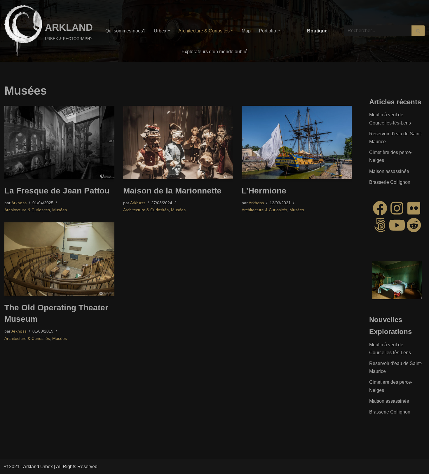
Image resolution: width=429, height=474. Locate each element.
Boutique (317, 30)
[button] (169, 31)
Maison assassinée (389, 171)
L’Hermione (264, 190)
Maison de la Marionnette (172, 190)
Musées (59, 209)
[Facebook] (380, 208)
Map (246, 30)
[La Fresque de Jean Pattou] (59, 142)
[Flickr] (414, 208)
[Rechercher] (418, 30)
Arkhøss (19, 202)
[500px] (380, 225)
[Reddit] (414, 225)
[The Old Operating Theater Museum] (59, 259)
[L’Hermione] (297, 142)
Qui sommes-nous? (125, 30)
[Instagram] (397, 208)
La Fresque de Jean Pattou (56, 190)
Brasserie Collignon (389, 182)
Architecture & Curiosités (27, 209)
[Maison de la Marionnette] (178, 142)
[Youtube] (397, 225)
